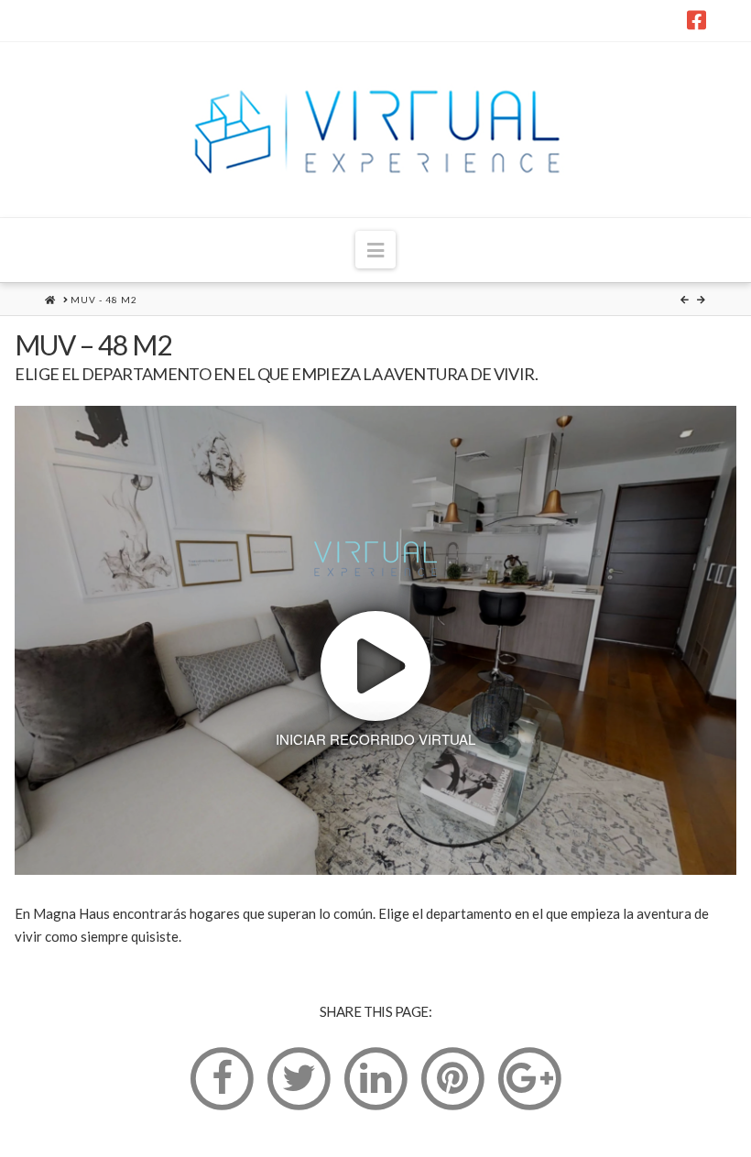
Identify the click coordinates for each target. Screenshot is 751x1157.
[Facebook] (696, 20)
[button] (375, 249)
